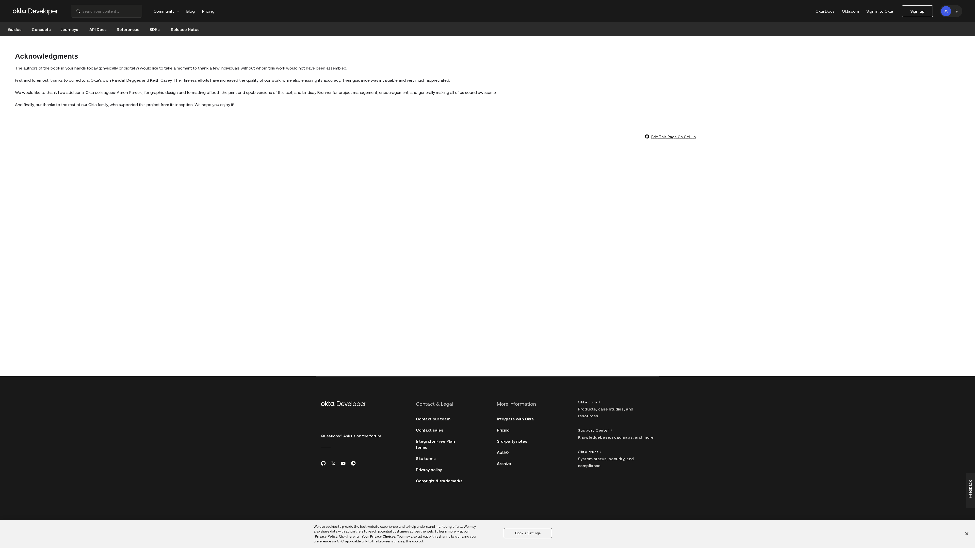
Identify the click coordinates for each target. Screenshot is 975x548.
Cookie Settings (528, 533)
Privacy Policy (326, 536)
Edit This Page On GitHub (673, 137)
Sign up (917, 11)
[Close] (966, 533)
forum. (375, 435)
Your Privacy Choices (378, 536)
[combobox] (106, 11)
